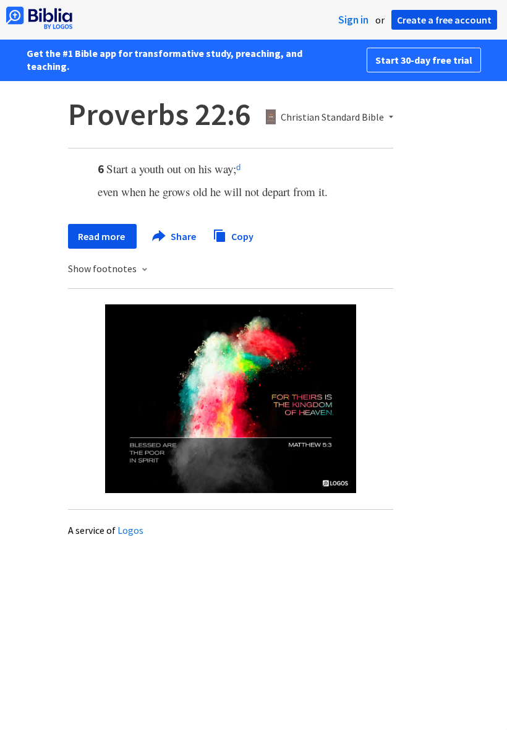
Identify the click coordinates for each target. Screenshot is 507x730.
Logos (130, 530)
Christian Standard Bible (332, 117)
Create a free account (444, 20)
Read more (102, 236)
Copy (241, 235)
